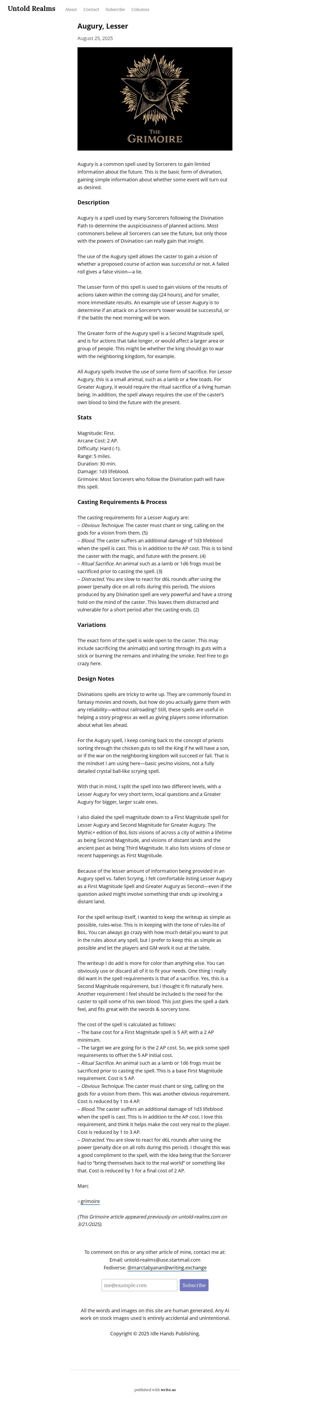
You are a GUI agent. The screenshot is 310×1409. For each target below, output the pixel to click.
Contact (91, 9)
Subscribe (115, 9)
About (71, 9)
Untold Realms (31, 8)
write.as (168, 1389)
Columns (140, 9)
